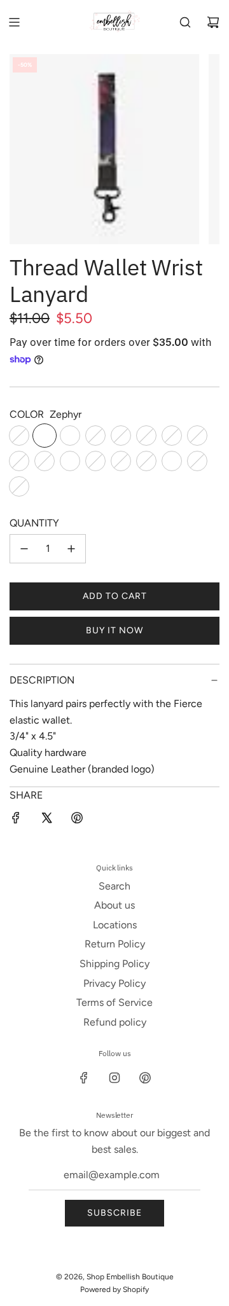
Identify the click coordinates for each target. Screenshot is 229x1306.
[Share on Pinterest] (77, 820)
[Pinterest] (145, 1078)
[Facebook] (84, 1078)
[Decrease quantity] (24, 549)
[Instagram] (114, 1078)
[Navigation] (14, 22)
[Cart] (213, 22)
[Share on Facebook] (16, 820)
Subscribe (114, 1212)
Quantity (34, 523)
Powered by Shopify (114, 1289)
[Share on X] (46, 820)
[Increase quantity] (71, 549)
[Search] (185, 22)
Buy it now (114, 630)
